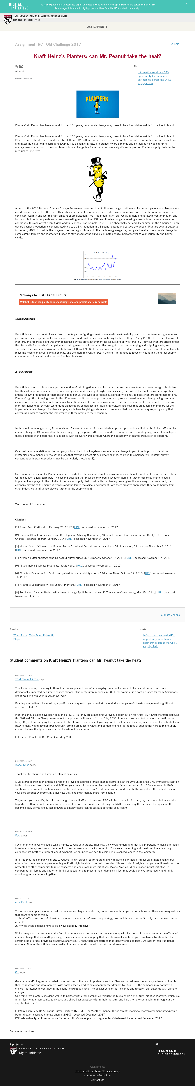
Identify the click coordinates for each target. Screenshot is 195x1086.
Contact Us (97, 1079)
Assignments (97, 26)
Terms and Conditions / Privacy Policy (97, 1071)
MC (21, 66)
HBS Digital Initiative (54, 4)
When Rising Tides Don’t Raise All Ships (33, 637)
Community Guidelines (97, 1075)
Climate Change (170, 614)
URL (77, 527)
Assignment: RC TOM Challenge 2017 (48, 44)
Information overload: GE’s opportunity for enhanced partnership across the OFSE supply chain (155, 78)
